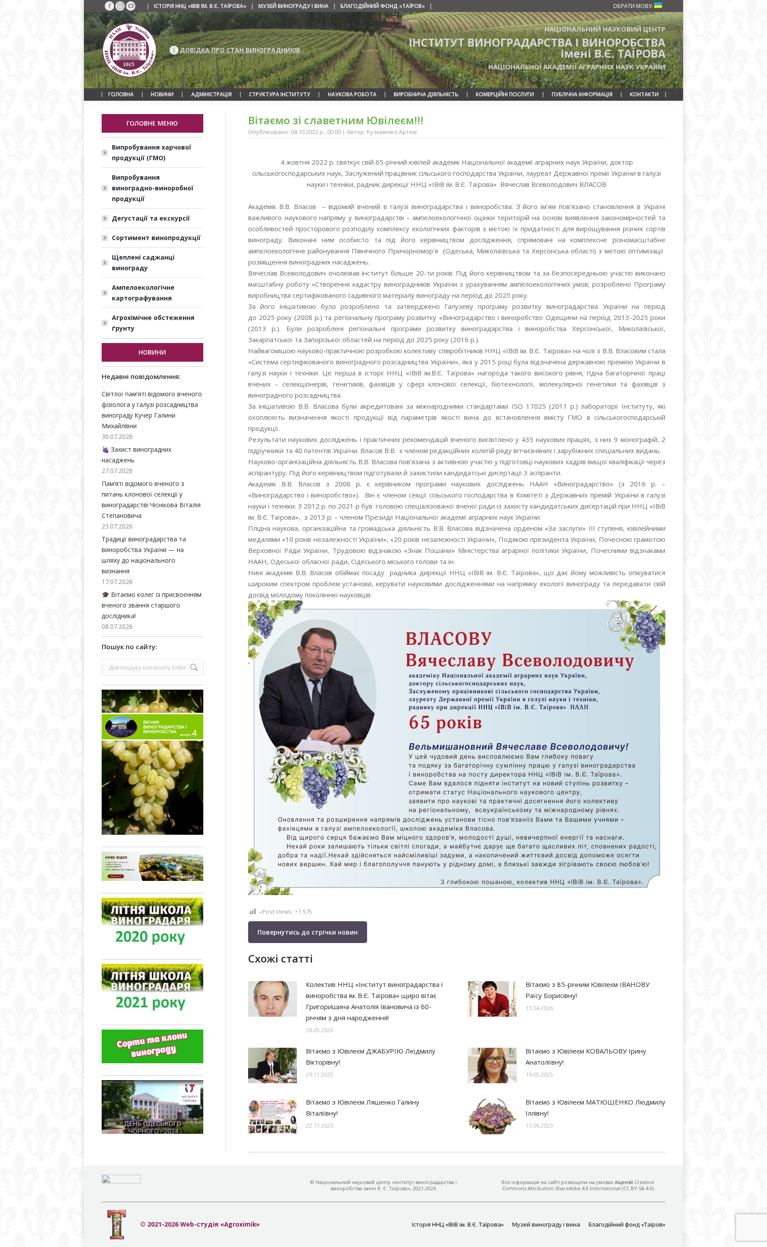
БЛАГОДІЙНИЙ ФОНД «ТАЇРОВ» (382, 6)
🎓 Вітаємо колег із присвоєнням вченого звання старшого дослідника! (152, 605)
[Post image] (272, 999)
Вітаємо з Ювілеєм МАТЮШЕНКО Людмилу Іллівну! (595, 1107)
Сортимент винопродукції (156, 237)
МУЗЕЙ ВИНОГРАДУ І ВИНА (293, 6)
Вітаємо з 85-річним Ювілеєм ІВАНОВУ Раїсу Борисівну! (587, 990)
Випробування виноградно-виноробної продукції (153, 188)
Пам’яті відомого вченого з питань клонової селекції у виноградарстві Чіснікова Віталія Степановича (151, 499)
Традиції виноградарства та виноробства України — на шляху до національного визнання (144, 555)
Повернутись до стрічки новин (307, 932)
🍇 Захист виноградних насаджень (136, 454)
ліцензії (624, 1182)
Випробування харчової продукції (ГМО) (151, 152)
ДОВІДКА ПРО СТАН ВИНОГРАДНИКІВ (240, 50)
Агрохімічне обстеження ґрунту (153, 322)
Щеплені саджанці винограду (143, 262)
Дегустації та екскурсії (151, 218)
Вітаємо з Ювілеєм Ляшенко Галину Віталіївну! (362, 1107)
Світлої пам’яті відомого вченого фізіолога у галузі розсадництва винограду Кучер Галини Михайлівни (152, 410)
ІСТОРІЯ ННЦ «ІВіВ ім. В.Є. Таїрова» (200, 6)
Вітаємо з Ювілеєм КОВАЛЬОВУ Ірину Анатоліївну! (586, 1056)
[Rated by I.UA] (121, 1181)
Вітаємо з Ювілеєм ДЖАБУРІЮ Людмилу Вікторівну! (370, 1056)
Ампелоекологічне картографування (143, 292)
